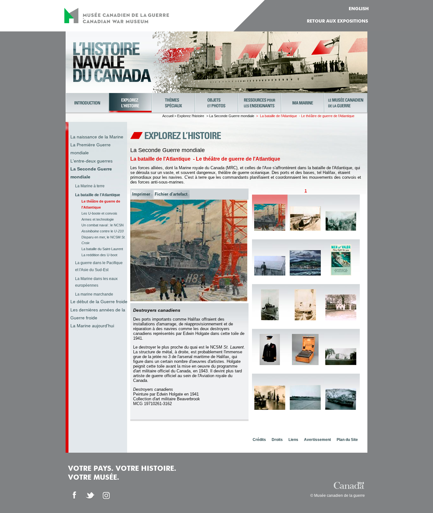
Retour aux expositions (337, 21)
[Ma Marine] (302, 102)
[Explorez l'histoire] (130, 102)
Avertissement (317, 439)
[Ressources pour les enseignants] (259, 102)
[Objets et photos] (216, 102)
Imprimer (141, 194)
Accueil (167, 116)
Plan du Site (347, 439)
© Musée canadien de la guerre (337, 495)
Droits (277, 439)
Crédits (259, 439)
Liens (293, 439)
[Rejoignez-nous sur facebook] (74, 495)
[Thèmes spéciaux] (173, 102)
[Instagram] (106, 495)
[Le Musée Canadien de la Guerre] (345, 102)
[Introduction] (87, 102)
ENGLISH (359, 9)
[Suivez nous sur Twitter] (90, 495)
